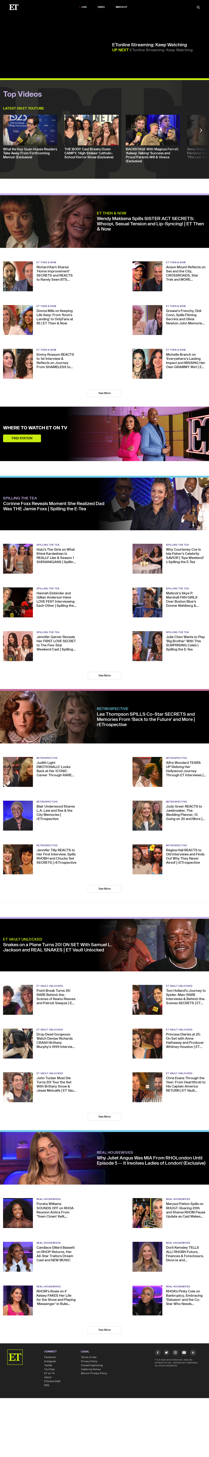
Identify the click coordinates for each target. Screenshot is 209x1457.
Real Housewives (115, 1153)
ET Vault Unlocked (22, 939)
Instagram (50, 1361)
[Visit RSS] (193, 1353)
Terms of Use (88, 1357)
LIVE (84, 7)
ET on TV (49, 1373)
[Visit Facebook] (158, 1353)
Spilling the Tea (20, 498)
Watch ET (121, 7)
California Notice (91, 1369)
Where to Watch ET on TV (35, 428)
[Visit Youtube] (184, 1352)
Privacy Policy (89, 1361)
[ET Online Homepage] (13, 7)
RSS (46, 1385)
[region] (57, 46)
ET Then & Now (112, 213)
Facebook (50, 1357)
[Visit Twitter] (166, 1353)
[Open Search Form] (198, 8)
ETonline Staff (52, 1381)
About (48, 1377)
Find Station (22, 438)
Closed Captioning (92, 1365)
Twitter (48, 1365)
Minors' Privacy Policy (94, 1373)
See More (105, 393)
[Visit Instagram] (175, 1353)
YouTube (49, 1369)
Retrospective (113, 709)
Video (101, 7)
